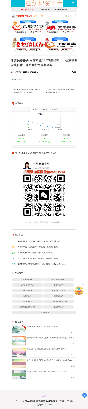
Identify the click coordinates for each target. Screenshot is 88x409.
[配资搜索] (73, 3)
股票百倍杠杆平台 (27, 285)
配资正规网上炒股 (58, 290)
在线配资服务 (58, 296)
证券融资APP (27, 279)
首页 (14, 9)
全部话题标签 (44, 312)
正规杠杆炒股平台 (27, 290)
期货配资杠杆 (27, 301)
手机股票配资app (27, 296)
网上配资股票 (27, 9)
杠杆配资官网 (44, 9)
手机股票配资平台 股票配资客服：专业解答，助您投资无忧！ (39, 241)
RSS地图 (61, 401)
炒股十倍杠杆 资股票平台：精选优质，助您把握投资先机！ (39, 258)
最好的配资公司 (61, 9)
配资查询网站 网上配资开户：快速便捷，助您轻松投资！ (38, 247)
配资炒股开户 (58, 285)
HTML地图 (69, 401)
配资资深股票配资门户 (59, 301)
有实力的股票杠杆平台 (27, 307)
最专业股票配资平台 (58, 279)
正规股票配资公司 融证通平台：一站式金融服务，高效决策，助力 (41, 264)
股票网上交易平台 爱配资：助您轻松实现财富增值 (35, 253)
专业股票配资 (58, 307)
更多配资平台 (69, 16)
